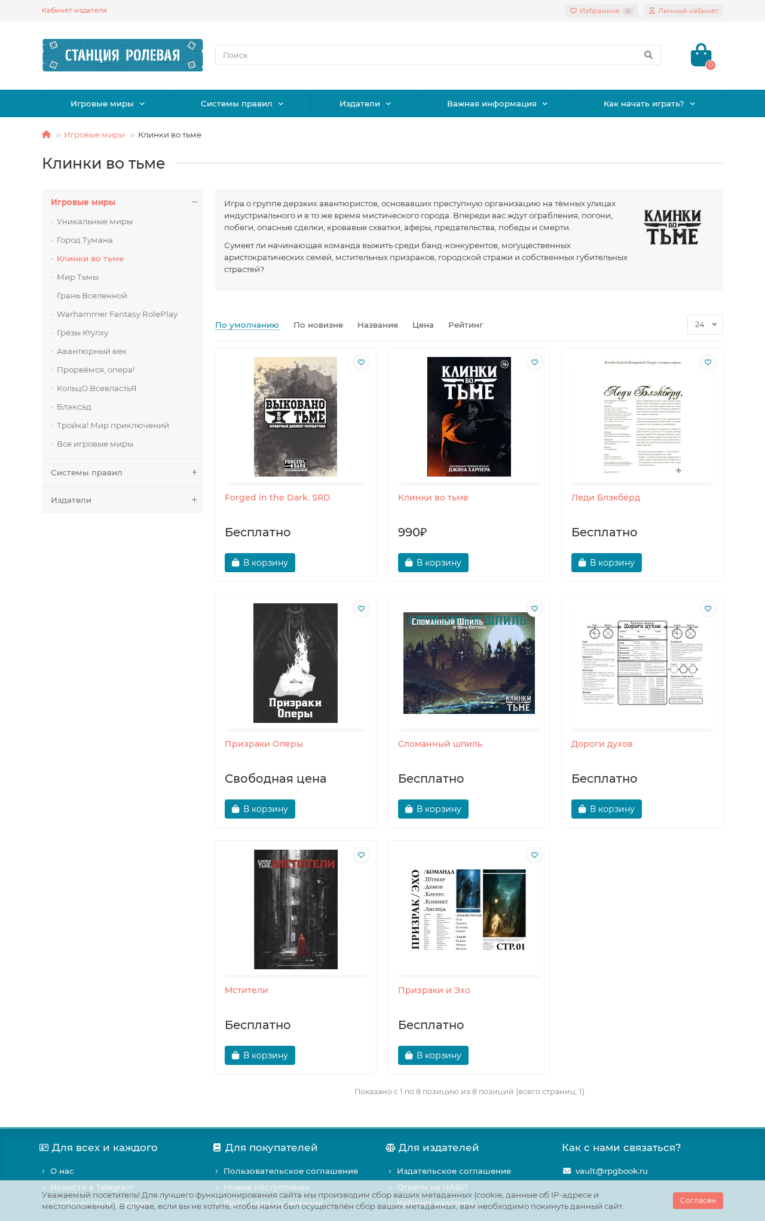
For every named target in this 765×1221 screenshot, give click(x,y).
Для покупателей (271, 1147)
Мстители (246, 990)
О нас (62, 1171)
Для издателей (439, 1147)
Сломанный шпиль (440, 743)
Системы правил (237, 103)
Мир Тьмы (78, 277)
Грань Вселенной (92, 295)
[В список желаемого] (361, 362)
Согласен (698, 1200)
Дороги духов (602, 743)
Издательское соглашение (454, 1171)
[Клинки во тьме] (469, 417)
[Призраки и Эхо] (469, 909)
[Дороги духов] (642, 663)
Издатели (359, 103)
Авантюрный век (92, 351)
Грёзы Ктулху (82, 332)
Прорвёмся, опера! (95, 369)
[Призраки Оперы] (296, 663)
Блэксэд (74, 406)
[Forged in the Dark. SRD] (296, 417)
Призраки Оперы (264, 743)
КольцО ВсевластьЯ (97, 388)
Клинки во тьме (90, 258)
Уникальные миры (95, 221)
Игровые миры (102, 103)
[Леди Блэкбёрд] (642, 417)
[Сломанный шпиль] (469, 663)
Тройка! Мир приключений (113, 425)
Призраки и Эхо (434, 990)
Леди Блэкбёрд (605, 497)
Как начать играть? (644, 103)
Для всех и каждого (105, 1147)
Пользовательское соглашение (291, 1171)
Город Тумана (85, 240)
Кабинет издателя (74, 10)
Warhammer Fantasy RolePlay (117, 314)
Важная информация (492, 103)
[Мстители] (296, 909)
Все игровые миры (95, 443)
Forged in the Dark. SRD (278, 497)
